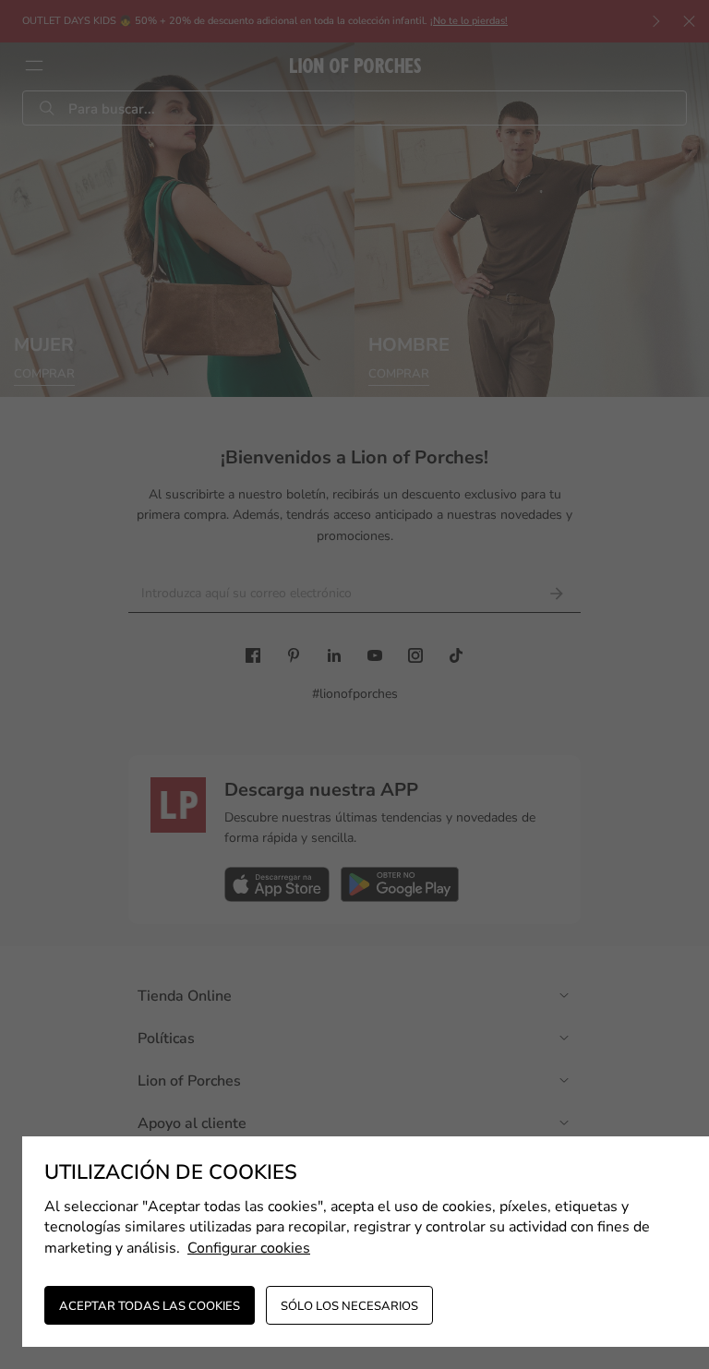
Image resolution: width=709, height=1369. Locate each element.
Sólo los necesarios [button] (349, 1306)
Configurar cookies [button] (248, 1248)
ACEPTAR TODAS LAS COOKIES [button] (149, 1306)
